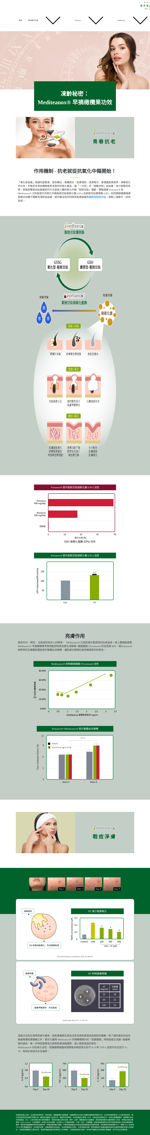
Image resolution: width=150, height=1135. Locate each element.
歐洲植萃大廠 (33, 20)
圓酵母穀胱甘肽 (97, 197)
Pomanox (78, 20)
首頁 (20, 20)
